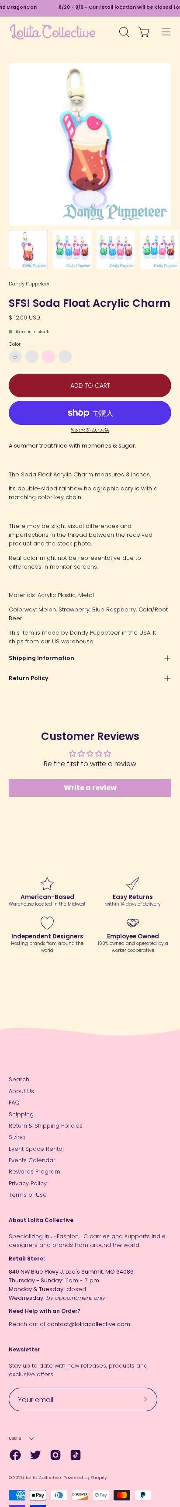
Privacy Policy (28, 1183)
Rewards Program (34, 1171)
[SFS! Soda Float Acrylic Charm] (28, 249)
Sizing (17, 1137)
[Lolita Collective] (52, 32)
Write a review (90, 788)
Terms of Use (28, 1194)
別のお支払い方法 (90, 430)
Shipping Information (41, 658)
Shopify (99, 1477)
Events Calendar (32, 1160)
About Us (21, 1091)
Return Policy (28, 678)
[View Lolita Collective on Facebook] (15, 1455)
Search (19, 1079)
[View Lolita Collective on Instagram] (55, 1455)
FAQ (14, 1102)
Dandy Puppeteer (29, 283)
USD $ (15, 1438)
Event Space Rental (36, 1149)
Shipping (21, 1114)
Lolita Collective (43, 1477)
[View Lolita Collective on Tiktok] (75, 1455)
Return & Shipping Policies (46, 1125)
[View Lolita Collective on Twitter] (35, 1455)
